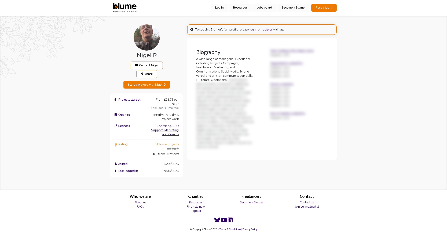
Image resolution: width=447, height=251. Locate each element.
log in (253, 29)
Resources (240, 7)
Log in (219, 7)
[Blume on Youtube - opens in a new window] (224, 221)
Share (149, 73)
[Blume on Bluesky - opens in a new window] (217, 221)
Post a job (322, 7)
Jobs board (264, 7)
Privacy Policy (250, 229)
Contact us (307, 202)
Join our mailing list (307, 206)
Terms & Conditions (230, 229)
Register (195, 210)
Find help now (196, 206)
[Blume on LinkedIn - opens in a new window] (230, 221)
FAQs (140, 206)
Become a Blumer (293, 7)
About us (140, 202)
